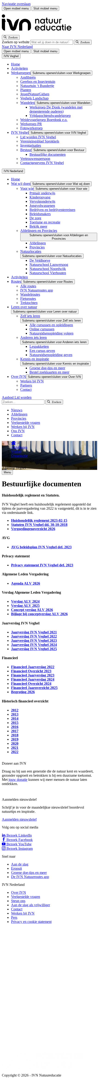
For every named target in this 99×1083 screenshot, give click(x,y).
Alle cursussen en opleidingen (51, 325)
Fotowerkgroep (31, 128)
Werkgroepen (21, 73)
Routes (16, 281)
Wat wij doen (20, 184)
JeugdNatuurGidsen (34, 94)
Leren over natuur (24, 307)
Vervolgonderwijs (42, 201)
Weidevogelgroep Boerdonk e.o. (43, 120)
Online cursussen (41, 329)
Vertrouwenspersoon (35, 159)
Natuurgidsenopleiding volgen (51, 333)
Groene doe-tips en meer (47, 368)
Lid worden (23, 397)
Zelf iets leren (30, 316)
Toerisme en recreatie (44, 222)
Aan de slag (19, 864)
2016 (14, 727)
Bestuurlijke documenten (47, 154)
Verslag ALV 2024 (25, 601)
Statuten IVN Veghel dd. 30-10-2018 (39, 525)
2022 (14, 752)
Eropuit (16, 868)
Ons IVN (18, 431)
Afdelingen (37, 243)
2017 (14, 731)
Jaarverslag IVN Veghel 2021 (34, 632)
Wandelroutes (30, 294)
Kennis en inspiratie (34, 359)
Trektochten (29, 303)
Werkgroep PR (31, 124)
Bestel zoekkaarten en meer (49, 372)
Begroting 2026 (23, 692)
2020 (14, 743)
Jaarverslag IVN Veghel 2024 (34, 645)
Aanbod (8, 397)
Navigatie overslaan (16, 4)
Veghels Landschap (34, 98)
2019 (14, 739)
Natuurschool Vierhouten (47, 273)
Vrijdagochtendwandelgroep (50, 116)
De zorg (35, 218)
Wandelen (27, 103)
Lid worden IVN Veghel (38, 137)
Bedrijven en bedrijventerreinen (52, 210)
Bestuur (26, 150)
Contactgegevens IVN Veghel (42, 163)
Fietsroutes (28, 299)
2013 (14, 714)
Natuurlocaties (30, 251)
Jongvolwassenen (42, 206)
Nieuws (16, 410)
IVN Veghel (20, 132)
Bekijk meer (38, 226)
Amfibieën (28, 77)
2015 (14, 723)
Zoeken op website (16, 42)
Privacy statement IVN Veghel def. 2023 (42, 565)
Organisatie (19, 456)
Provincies (37, 247)
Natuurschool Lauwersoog (48, 265)
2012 (14, 710)
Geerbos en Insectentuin (37, 82)
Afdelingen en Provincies (38, 231)
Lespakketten (39, 346)
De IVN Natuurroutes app (30, 877)
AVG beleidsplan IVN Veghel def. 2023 (41, 547)
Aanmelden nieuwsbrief (19, 819)
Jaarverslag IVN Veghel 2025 (34, 649)
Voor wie (27, 188)
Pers (14, 917)
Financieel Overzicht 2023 (31, 671)
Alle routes (28, 286)
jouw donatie (18, 780)
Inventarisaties (30, 145)
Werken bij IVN (32, 381)
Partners (26, 385)
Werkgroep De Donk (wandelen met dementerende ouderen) (55, 109)
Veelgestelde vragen (25, 423)
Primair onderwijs (42, 193)
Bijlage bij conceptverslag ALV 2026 (39, 614)
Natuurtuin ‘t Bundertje (37, 86)
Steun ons (18, 901)
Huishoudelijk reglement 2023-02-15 (39, 520)
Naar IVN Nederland (17, 47)
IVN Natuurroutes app (36, 290)
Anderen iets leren (33, 337)
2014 (14, 718)
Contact (26, 389)
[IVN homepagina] (39, 33)
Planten (25, 90)
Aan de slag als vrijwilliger (30, 905)
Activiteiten (19, 68)
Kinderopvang (39, 197)
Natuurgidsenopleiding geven (50, 355)
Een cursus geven (42, 351)
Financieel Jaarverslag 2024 (32, 679)
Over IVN (18, 377)
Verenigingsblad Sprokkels (39, 141)
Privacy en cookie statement (31, 922)
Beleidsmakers (40, 214)
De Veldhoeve (39, 260)
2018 (14, 735)
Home (15, 64)
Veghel (16, 451)
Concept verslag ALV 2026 (32, 610)
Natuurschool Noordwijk (47, 269)
